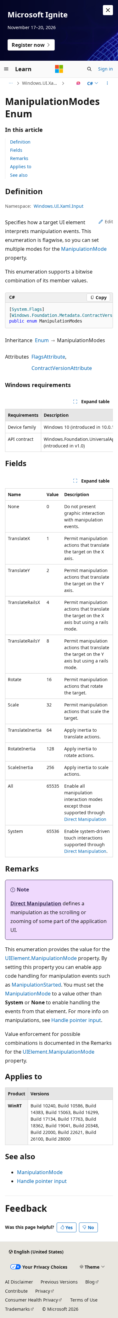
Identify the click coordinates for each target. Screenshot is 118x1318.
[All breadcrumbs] (10, 83)
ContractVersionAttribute (61, 368)
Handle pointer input (76, 1020)
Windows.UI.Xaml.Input (41, 83)
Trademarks (17, 1309)
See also (18, 175)
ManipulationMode (84, 248)
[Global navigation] (6, 69)
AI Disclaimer (19, 1282)
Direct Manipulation (85, 819)
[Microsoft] (59, 69)
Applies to (20, 166)
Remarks (19, 158)
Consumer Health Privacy (31, 1300)
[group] (59, 316)
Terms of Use (84, 1300)
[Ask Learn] (78, 83)
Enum (42, 340)
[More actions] (107, 83)
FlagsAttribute (48, 356)
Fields (16, 150)
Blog (90, 1282)
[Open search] (89, 69)
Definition (20, 142)
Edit (109, 222)
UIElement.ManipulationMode (41, 958)
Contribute (16, 1291)
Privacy (42, 1291)
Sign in (105, 69)
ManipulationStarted (36, 984)
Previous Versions (59, 1282)
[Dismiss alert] (108, 10)
